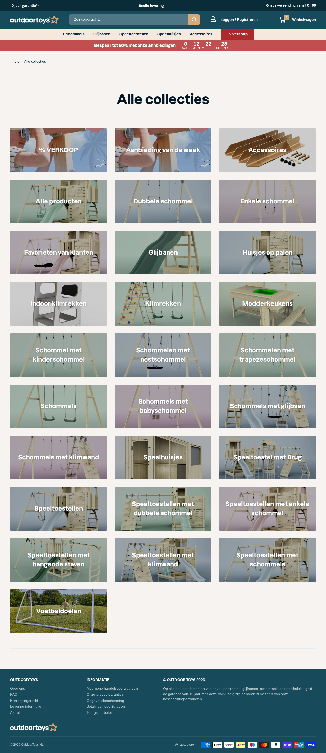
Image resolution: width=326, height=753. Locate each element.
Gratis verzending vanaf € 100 (291, 5)
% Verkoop (238, 34)
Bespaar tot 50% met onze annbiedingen (163, 45)
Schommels (74, 34)
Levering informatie (25, 706)
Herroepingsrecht (24, 700)
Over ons (17, 688)
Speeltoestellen (133, 34)
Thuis (14, 61)
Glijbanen (102, 34)
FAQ (13, 694)
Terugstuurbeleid (100, 712)
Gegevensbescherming (105, 700)
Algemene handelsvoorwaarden (112, 688)
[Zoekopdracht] (194, 19)
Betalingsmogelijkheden (106, 706)
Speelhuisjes (169, 34)
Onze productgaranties (105, 694)
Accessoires (201, 34)
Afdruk (15, 712)
